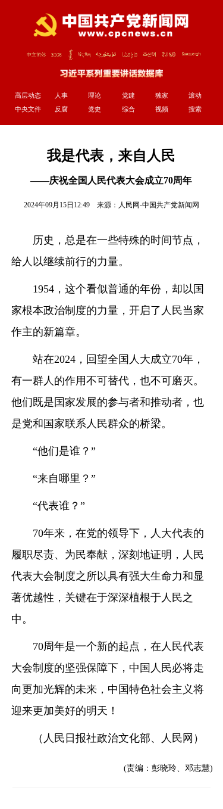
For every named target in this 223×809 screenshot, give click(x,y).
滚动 (195, 95)
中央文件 (28, 109)
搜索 (195, 109)
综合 (128, 109)
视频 (161, 109)
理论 (94, 95)
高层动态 (28, 95)
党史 (94, 109)
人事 (61, 95)
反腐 (61, 109)
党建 (128, 95)
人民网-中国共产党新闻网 (158, 205)
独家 (161, 95)
